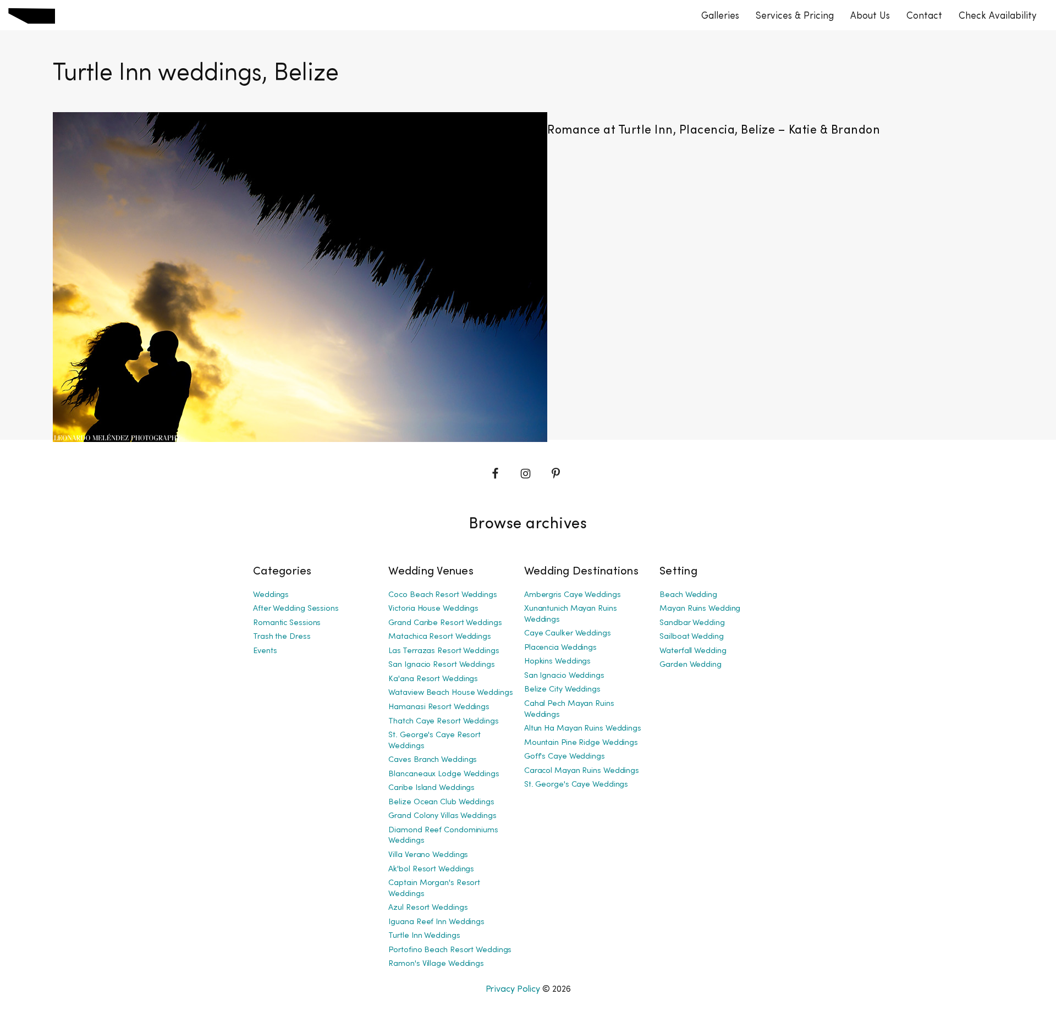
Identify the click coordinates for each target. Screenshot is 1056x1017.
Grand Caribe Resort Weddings (445, 623)
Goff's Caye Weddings (564, 757)
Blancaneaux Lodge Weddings (443, 774)
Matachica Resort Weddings (439, 637)
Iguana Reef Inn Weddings (436, 922)
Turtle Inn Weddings (424, 936)
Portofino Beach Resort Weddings (450, 950)
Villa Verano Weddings (428, 855)
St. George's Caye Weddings (576, 785)
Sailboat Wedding (691, 637)
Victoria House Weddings (433, 609)
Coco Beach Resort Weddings (442, 595)
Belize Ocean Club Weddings (441, 802)
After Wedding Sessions (296, 609)
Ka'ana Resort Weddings (433, 679)
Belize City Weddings (562, 690)
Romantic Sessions (287, 623)
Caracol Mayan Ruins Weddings (581, 771)
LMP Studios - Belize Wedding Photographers (31, 16)
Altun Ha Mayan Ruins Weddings (582, 729)
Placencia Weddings (560, 648)
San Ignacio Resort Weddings (441, 665)
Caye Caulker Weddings (567, 633)
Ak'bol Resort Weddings (431, 869)
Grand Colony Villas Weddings (442, 816)
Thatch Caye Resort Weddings (443, 721)
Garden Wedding (690, 665)
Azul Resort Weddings (428, 908)
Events (265, 651)
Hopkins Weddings (557, 661)
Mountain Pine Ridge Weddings (581, 743)
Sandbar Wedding (692, 623)
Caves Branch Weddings (432, 760)
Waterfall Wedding (692, 651)
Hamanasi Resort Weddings (439, 707)
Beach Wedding (688, 595)
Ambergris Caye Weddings (572, 595)
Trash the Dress (282, 637)
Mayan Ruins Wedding (699, 609)
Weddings (271, 595)
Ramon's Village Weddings (436, 964)
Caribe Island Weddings (431, 788)
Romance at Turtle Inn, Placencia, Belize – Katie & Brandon (713, 130)
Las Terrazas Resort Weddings (443, 651)
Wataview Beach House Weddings (450, 693)
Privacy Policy (513, 989)
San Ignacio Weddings (564, 676)
